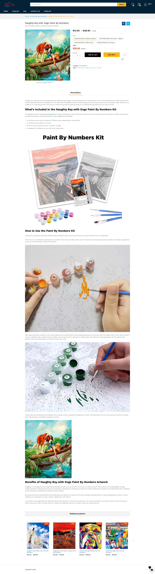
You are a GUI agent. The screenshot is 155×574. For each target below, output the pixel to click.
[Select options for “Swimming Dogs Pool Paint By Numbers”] (110, 546)
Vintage (98, 67)
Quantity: (75, 52)
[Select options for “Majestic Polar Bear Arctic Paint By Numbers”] (31, 546)
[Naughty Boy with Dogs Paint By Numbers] (123, 23)
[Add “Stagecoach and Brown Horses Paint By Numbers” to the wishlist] (66, 546)
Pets (90, 67)
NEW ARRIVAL (83, 65)
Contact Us (35, 11)
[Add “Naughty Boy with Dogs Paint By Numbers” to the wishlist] (124, 55)
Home (5, 11)
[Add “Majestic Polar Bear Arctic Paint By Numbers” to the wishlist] (39, 546)
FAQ (24, 11)
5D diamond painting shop (38, 16)
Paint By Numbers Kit (49, 114)
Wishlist (47, 11)
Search (121, 4)
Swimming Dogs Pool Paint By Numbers (115, 551)
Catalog (15, 11)
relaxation (116, 487)
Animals (78, 67)
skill (64, 503)
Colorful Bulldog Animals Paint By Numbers (89, 551)
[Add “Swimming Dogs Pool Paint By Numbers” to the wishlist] (118, 546)
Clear (74, 45)
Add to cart (92, 55)
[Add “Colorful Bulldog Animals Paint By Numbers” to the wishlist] (92, 546)
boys (83, 67)
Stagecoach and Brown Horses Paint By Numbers (64, 551)
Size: (74, 35)
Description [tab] (75, 92)
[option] (38, 540)
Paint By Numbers (55, 487)
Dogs (86, 67)
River (94, 67)
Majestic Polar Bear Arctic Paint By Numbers (37, 551)
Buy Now (111, 55)
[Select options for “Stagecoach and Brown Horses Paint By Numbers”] (57, 546)
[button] (85, 38)
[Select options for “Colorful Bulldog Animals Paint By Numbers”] (84, 546)
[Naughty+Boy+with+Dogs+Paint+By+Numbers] (128, 23)
